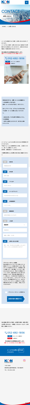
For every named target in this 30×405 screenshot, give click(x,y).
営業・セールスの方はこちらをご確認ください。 (12, 53)
